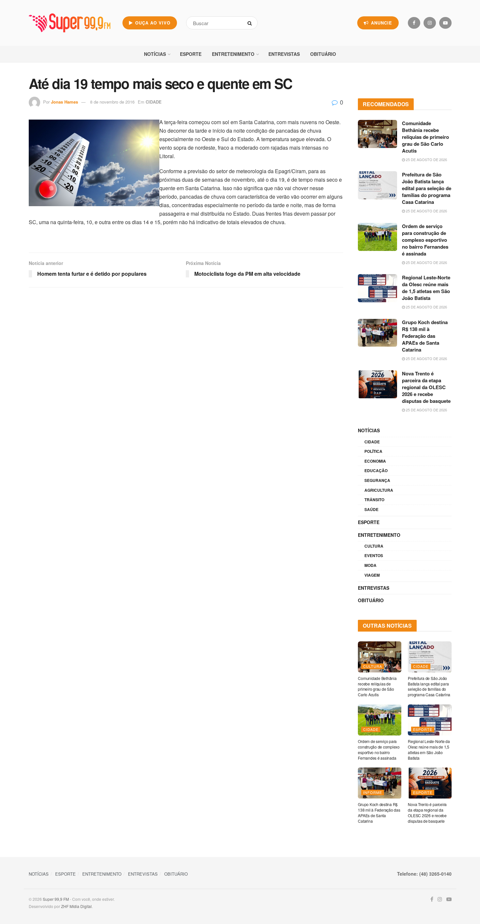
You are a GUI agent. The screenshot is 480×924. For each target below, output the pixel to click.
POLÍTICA (373, 451)
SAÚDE (371, 509)
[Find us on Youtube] (445, 23)
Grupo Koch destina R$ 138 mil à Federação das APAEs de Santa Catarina (425, 336)
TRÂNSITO (374, 500)
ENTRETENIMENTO (233, 54)
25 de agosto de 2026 (426, 159)
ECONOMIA (375, 461)
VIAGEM (372, 575)
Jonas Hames (64, 102)
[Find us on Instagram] (430, 23)
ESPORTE (190, 54)
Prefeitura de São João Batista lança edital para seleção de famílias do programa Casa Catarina (426, 188)
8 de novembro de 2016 (112, 102)
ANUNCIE (380, 23)
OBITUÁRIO (323, 54)
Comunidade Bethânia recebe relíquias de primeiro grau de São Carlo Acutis (425, 137)
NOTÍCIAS (155, 54)
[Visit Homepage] (69, 22)
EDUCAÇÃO (376, 470)
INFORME (372, 792)
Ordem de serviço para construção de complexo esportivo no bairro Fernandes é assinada (425, 240)
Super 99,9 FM (56, 899)
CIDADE (154, 102)
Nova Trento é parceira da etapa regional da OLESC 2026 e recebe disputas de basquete (426, 387)
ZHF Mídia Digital (76, 906)
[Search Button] (251, 22)
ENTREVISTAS (284, 54)
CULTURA (373, 546)
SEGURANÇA (377, 480)
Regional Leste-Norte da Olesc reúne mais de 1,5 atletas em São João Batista (426, 288)
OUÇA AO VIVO (152, 23)
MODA (370, 565)
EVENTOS (373, 555)
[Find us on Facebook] (414, 23)
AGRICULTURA (378, 490)
